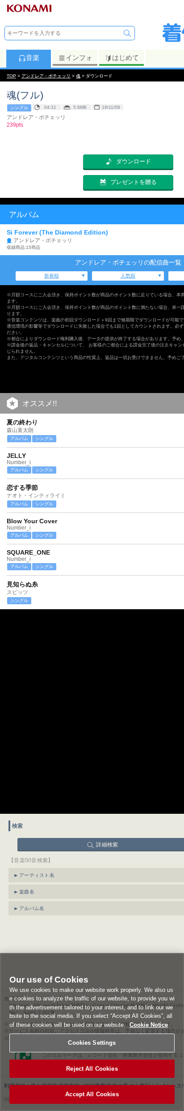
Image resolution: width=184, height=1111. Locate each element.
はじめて (125, 57)
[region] (92, 1032)
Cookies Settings (92, 1042)
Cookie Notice (149, 1024)
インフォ (79, 57)
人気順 (128, 275)
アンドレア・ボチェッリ (46, 75)
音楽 (32, 57)
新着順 (51, 275)
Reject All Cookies (91, 1068)
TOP (11, 75)
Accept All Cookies (91, 1094)
